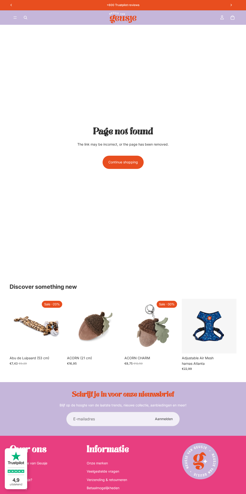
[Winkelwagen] (232, 17)
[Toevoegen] (56, 346)
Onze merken (97, 463)
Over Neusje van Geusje (28, 463)
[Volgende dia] (231, 326)
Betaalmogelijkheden (103, 488)
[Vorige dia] (187, 326)
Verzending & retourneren (107, 480)
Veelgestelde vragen (103, 471)
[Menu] (15, 17)
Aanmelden (164, 419)
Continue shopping (123, 162)
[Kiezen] (229, 346)
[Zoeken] (25, 17)
